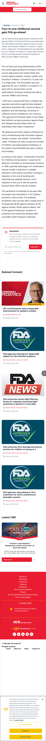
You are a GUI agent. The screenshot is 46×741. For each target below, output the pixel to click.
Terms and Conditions (23, 589)
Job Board (23, 587)
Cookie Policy (18, 720)
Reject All (25, 731)
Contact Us (23, 581)
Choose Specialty (21, 9)
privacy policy (8, 253)
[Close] (42, 699)
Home (8, 649)
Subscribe (34, 247)
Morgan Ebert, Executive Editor (16, 360)
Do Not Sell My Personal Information (23, 594)
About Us (23, 576)
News (26, 649)
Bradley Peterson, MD (13, 314)
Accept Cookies (25, 737)
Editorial (23, 584)
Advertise (23, 579)
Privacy (23, 592)
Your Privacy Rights (23, 597)
